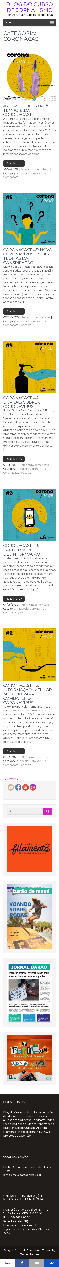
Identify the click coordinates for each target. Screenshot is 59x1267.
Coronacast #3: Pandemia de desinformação (21, 549)
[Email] (37, 1263)
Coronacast (10, 177)
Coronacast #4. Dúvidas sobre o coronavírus (22, 402)
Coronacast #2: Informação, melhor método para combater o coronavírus (27, 694)
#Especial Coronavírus (31, 173)
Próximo (12, 778)
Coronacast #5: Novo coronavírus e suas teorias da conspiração (27, 256)
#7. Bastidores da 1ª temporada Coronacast (25, 110)
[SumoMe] (51, 1263)
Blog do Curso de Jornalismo (29, 7)
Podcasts (25, 325)
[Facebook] (22, 1263)
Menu (9, 22)
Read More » (14, 163)
